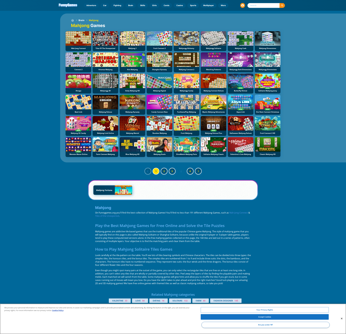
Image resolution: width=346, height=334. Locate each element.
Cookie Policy (58, 310)
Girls (154, 5)
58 (143, 300)
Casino (179, 5)
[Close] (342, 319)
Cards (166, 5)
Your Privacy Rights (264, 310)
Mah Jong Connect (238, 212)
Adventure (91, 5)
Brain (130, 5)
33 (126, 300)
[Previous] (147, 171)
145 (236, 300)
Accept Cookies (264, 317)
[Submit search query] (282, 5)
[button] (242, 5)
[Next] (198, 171)
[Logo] (68, 5)
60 (204, 300)
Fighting (117, 5)
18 (163, 300)
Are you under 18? (265, 325)
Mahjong (93, 20)
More (223, 5)
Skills (142, 5)
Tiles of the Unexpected (107, 215)
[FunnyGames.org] (72, 20)
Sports (193, 5)
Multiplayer (208, 5)
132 (186, 300)
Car (105, 5)
